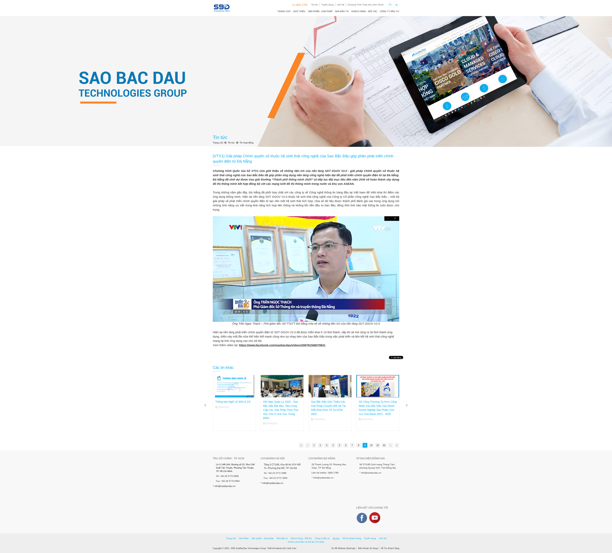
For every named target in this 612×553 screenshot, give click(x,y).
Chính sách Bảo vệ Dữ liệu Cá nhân (306, 542)
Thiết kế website (274, 548)
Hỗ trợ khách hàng (351, 538)
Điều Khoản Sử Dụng (368, 548)
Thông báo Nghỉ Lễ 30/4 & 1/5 (233, 401)
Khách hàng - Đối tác (364, 11)
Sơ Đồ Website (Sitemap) (343, 548)
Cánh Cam (291, 548)
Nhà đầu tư (342, 11)
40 (384, 445)
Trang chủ (284, 11)
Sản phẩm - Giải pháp (320, 11)
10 (371, 445)
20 (377, 445)
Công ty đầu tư (389, 11)
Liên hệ (340, 4)
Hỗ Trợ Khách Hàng (390, 548)
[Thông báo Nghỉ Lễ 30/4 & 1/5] (234, 386)
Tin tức (314, 4)
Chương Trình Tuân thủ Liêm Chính (366, 4)
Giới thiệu (299, 11)
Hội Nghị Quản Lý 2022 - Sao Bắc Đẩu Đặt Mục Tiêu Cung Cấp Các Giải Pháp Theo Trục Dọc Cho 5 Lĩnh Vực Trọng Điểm (281, 410)
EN (390, 5)
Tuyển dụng (327, 4)
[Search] (396, 4)
